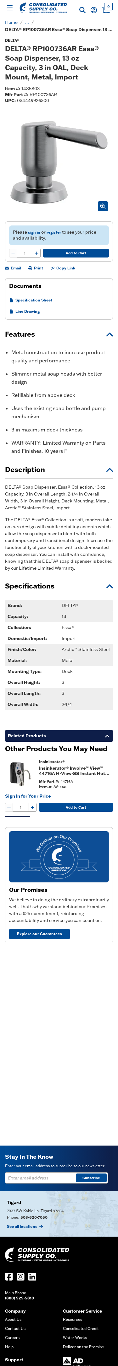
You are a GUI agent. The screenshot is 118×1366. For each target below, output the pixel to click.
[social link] (9, 1276)
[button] (82, 10)
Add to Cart (76, 253)
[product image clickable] (20, 774)
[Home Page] (43, 8)
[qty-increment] (36, 253)
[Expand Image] (103, 206)
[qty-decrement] (13, 253)
